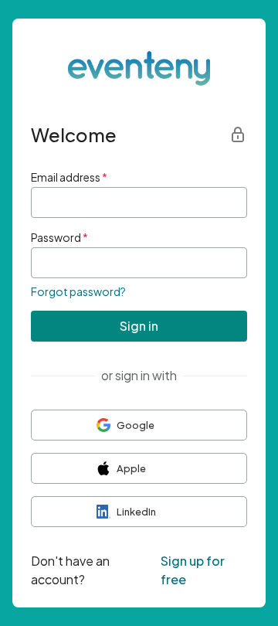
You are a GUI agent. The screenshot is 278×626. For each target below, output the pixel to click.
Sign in (139, 326)
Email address (69, 177)
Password (59, 237)
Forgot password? (78, 291)
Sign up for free (193, 570)
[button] (139, 425)
